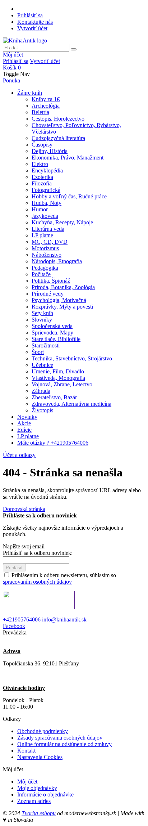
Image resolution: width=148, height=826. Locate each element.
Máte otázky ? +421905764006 (52, 443)
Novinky (27, 417)
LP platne (28, 436)
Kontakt (26, 751)
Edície (24, 430)
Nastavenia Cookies (40, 757)
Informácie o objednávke (45, 794)
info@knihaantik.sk (64, 619)
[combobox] (36, 47)
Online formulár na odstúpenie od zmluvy (64, 744)
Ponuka (11, 80)
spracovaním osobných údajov (37, 582)
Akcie (24, 423)
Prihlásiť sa (30, 15)
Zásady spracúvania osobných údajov (59, 738)
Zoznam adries (34, 801)
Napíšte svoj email (24, 546)
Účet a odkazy (19, 455)
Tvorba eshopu (39, 813)
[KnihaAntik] (25, 40)
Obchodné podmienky (42, 731)
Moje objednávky (37, 788)
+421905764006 (22, 619)
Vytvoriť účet (32, 28)
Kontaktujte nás (35, 22)
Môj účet (13, 54)
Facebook (14, 626)
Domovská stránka (24, 509)
